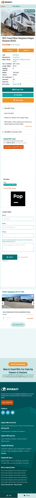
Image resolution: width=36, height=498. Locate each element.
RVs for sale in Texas (22, 482)
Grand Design (21, 448)
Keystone (10, 448)
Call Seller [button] (19, 95)
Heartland (20, 451)
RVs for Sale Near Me (7, 484)
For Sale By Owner (5, 431)
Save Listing (30, 11)
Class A (3, 460)
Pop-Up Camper (11, 463)
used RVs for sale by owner (15, 375)
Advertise (13, 439)
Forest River (16, 57)
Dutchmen (26, 451)
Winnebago (14, 451)
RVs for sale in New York (20, 480)
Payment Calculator (15, 44)
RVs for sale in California (20, 470)
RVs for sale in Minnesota (20, 477)
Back (3, 6)
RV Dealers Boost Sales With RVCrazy (15, 377)
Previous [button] (3, 22)
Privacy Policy (7, 491)
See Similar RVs (18, 325)
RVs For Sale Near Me (18, 364)
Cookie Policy (16, 491)
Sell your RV (7, 402)
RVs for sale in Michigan (7, 477)
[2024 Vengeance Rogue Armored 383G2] (18, 301)
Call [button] (9, 495)
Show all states (18, 484)
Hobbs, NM (16, 84)
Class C (12, 460)
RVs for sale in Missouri (7, 480)
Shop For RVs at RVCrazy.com (26, 425)
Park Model (19, 463)
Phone (4, 232)
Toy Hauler (3, 463)
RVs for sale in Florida (19, 473)
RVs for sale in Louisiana (20, 475)
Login (2, 439)
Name (4, 215)
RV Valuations (21, 431)
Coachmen (28, 448)
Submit (11, 257)
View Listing (30, 318)
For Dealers (14, 431)
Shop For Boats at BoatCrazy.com (9, 425)
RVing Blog (7, 439)
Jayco (15, 448)
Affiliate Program (5, 441)
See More (3, 453)
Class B (8, 460)
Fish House (26, 463)
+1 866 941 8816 (10, 143)
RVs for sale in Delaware (7, 473)
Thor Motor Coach (5, 451)
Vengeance (16, 59)
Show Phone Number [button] (10, 184)
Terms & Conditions (27, 491)
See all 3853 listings (9, 188)
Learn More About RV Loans (13, 147)
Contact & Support (22, 439)
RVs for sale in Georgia (7, 475)
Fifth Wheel (16, 6)
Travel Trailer (25, 460)
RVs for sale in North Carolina (8, 482)
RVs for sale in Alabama (7, 470)
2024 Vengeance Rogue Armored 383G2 (16, 312)
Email (4, 223)
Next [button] (33, 22)
